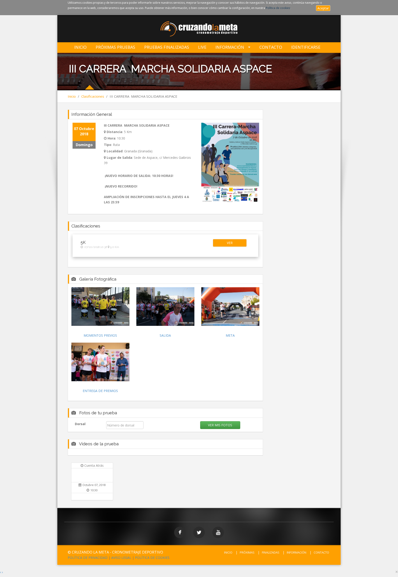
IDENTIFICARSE (305, 47)
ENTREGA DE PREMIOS (100, 391)
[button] (229, 243)
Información (229, 47)
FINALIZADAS (270, 552)
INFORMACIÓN (296, 552)
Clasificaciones (92, 96)
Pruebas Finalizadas (166, 47)
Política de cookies (278, 8)
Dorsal (80, 424)
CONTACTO (321, 552)
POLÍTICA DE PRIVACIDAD (88, 557)
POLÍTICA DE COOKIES (152, 557)
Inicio (80, 47)
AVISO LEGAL (121, 557)
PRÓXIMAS (247, 552)
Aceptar (323, 8)
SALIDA (165, 335)
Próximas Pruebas (115, 47)
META (230, 335)
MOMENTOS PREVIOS (100, 335)
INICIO (228, 552)
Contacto (270, 47)
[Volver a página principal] (199, 29)
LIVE (202, 47)
